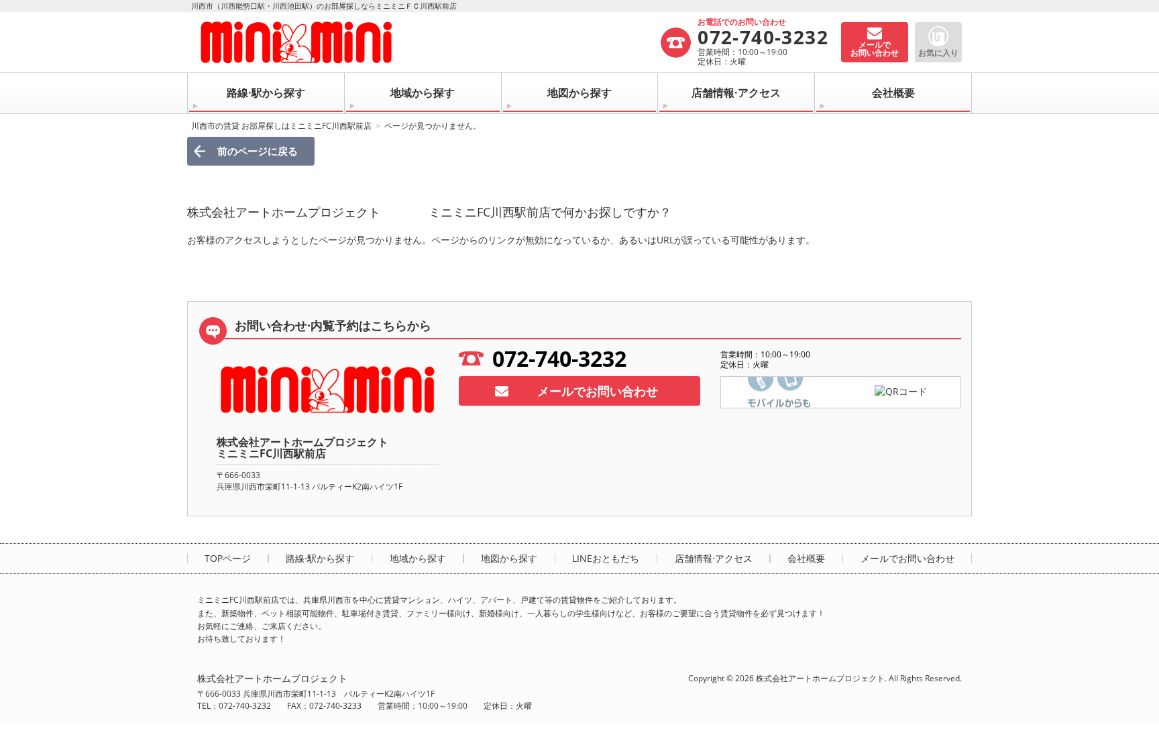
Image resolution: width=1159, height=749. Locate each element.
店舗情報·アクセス (736, 92)
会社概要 (893, 92)
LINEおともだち (605, 558)
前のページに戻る (257, 151)
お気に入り (938, 52)
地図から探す (579, 92)
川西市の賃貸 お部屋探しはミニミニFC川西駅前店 (281, 125)
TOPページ (228, 558)
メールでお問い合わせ (597, 391)
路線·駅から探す (266, 92)
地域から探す (422, 92)
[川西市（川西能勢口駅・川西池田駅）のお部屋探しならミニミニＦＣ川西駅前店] (428, 42)
